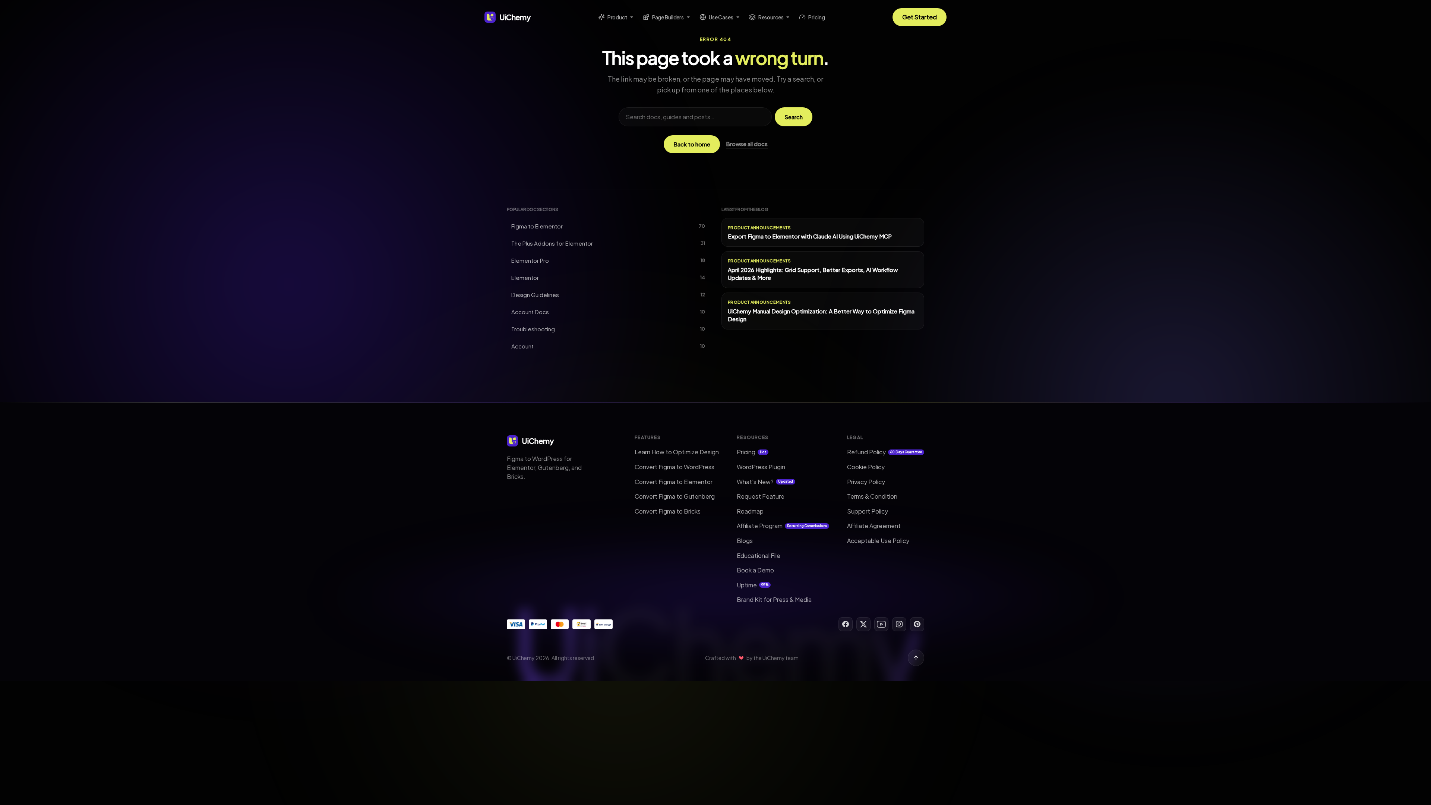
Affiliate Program (782, 526)
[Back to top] (916, 658)
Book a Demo (755, 570)
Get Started (919, 17)
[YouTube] (881, 624)
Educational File (758, 555)
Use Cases (721, 17)
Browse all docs (747, 143)
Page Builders (668, 17)
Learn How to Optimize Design (677, 452)
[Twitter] (863, 624)
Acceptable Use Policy (878, 540)
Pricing (816, 17)
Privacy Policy (866, 482)
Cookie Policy (866, 467)
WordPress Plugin (761, 467)
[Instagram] (899, 624)
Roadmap (750, 511)
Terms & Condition (872, 496)
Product (617, 17)
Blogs (745, 540)
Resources (771, 17)
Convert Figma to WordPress (674, 467)
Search (793, 116)
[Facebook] (845, 624)
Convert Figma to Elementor (674, 482)
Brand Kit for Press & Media (774, 599)
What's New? (765, 482)
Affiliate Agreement (874, 526)
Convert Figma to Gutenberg (675, 496)
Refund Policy (884, 452)
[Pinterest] (917, 624)
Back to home (691, 144)
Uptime (752, 585)
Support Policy (867, 511)
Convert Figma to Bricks (668, 511)
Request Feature (760, 496)
